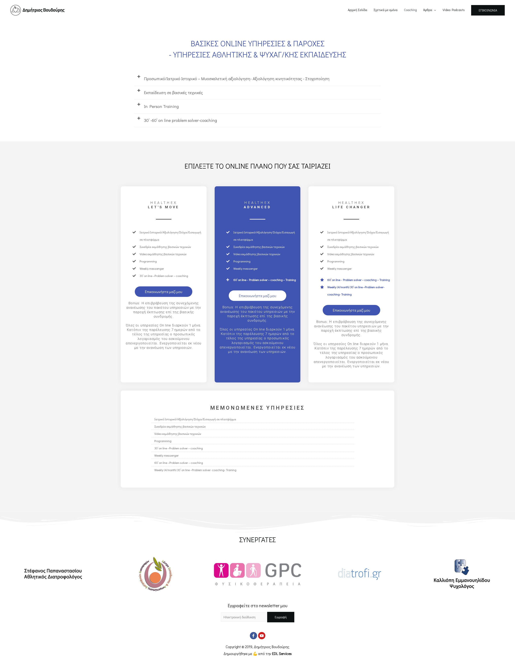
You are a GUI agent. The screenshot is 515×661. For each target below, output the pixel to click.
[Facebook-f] (253, 635)
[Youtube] (261, 635)
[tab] (257, 79)
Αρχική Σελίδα (357, 10)
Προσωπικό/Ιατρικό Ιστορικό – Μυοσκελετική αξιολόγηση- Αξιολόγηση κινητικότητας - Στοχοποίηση (237, 78)
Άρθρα (427, 10)
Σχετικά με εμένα (386, 10)
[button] (163, 291)
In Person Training (161, 106)
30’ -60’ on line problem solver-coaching (180, 120)
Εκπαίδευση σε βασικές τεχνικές (173, 92)
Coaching (410, 10)
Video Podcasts (454, 10)
